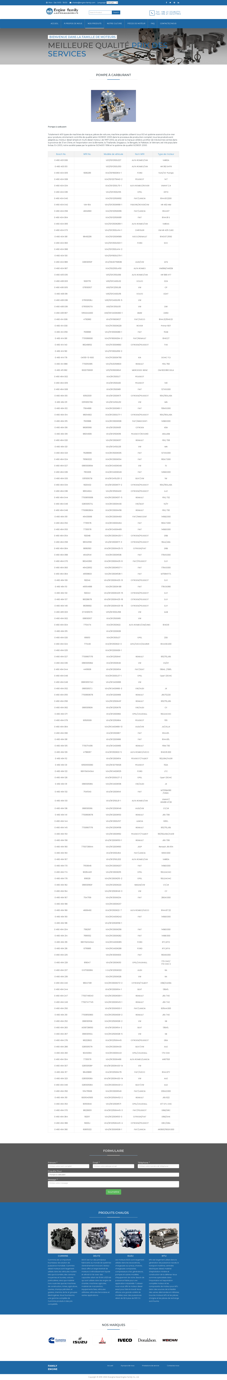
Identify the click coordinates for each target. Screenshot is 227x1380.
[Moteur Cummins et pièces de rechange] (57, 1340)
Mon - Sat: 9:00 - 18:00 (57, 3)
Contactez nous (168, 23)
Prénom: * (52, 1163)
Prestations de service (150, 1366)
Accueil (54, 23)
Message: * (53, 1180)
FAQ (153, 23)
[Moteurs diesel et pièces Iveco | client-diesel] (124, 1340)
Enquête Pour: (55, 1171)
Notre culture (114, 23)
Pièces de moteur (136, 23)
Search (116, 12)
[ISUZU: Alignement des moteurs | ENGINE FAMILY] (79, 1340)
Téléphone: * (144, 1163)
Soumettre (113, 1192)
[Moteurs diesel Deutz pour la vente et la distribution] (102, 1340)
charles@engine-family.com (83, 3)
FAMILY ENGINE (52, 1367)
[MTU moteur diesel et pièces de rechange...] (147, 1340)
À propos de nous (73, 23)
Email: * (96, 1163)
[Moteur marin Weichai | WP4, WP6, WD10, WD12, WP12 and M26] (169, 1340)
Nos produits (94, 23)
